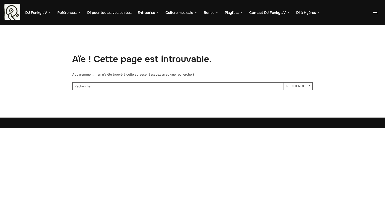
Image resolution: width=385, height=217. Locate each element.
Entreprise (146, 12)
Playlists (232, 12)
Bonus (209, 12)
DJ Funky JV (36, 12)
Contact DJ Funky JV (267, 12)
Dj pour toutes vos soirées (109, 12)
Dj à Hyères (306, 12)
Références (67, 12)
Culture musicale (179, 12)
